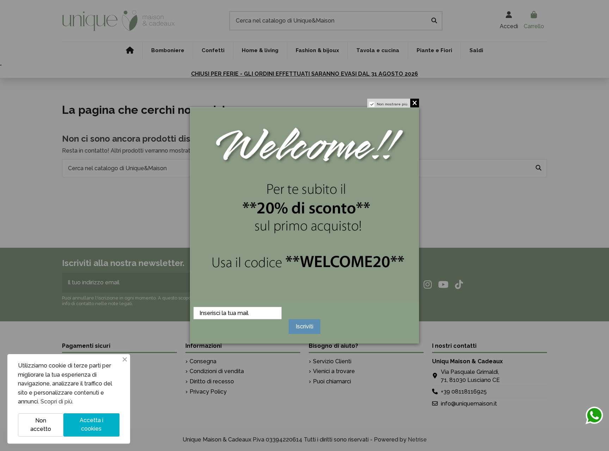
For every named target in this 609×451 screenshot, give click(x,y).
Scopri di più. (57, 401)
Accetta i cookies (91, 424)
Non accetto (40, 424)
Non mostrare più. (392, 104)
